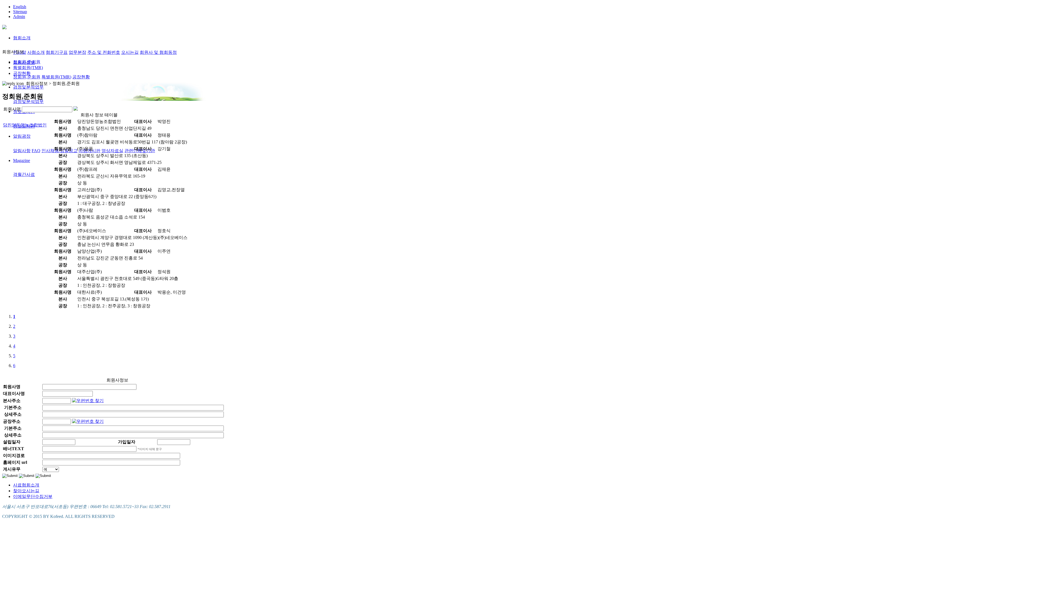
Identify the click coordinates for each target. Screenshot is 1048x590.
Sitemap (20, 11)
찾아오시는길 (26, 490)
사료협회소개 (26, 485)
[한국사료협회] (4, 26)
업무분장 (77, 52)
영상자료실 (112, 150)
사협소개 (36, 52)
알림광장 (22, 136)
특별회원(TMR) (56, 77)
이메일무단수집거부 (32, 496)
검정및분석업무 (28, 87)
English (19, 6)
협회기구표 (57, 52)
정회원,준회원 (26, 77)
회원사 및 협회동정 (158, 52)
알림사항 (22, 150)
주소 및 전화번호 (103, 52)
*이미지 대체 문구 (150, 449)
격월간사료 (24, 174)
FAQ (36, 150)
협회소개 (22, 38)
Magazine (21, 160)
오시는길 (130, 52)
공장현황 (81, 77)
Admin (19, 16)
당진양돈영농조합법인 (25, 125)
